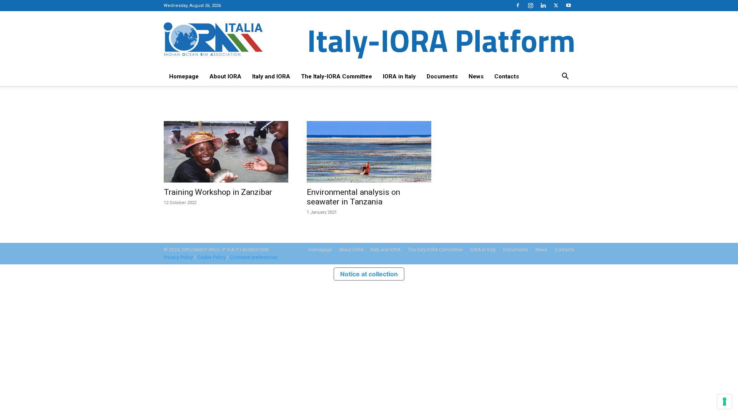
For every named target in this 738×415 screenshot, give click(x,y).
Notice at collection (369, 274)
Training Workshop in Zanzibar (218, 192)
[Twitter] (556, 5)
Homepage (184, 76)
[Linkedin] (543, 5)
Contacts (506, 76)
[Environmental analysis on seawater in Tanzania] (369, 152)
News (476, 76)
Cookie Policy (211, 257)
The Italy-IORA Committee (336, 76)
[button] (565, 77)
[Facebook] (518, 5)
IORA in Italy (399, 76)
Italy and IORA (271, 76)
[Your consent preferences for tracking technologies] (724, 401)
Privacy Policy (178, 257)
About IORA (225, 76)
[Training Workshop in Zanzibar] (226, 152)
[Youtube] (568, 5)
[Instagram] (530, 5)
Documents (442, 76)
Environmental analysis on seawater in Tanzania (353, 197)
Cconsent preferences (254, 257)
